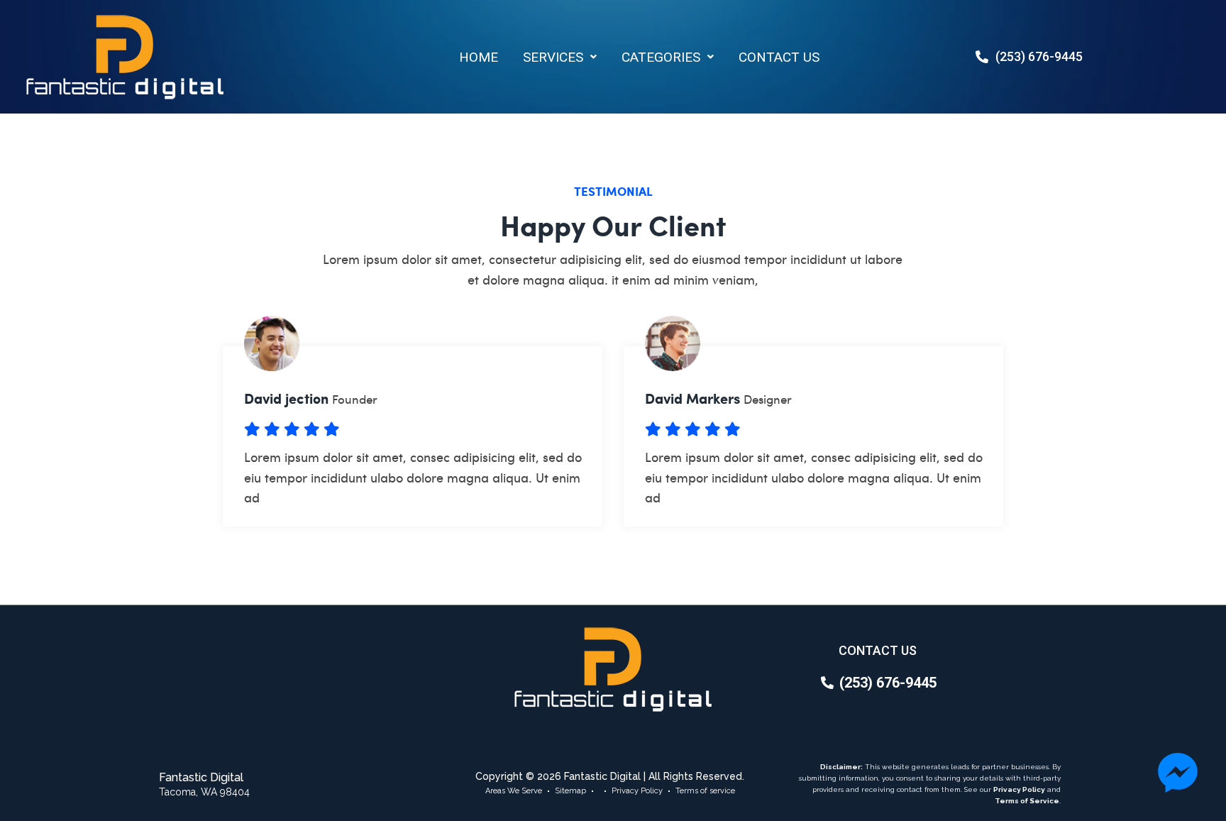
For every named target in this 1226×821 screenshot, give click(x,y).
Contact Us (779, 57)
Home (478, 57)
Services (553, 57)
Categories (661, 57)
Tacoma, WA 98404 (204, 792)
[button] (560, 57)
